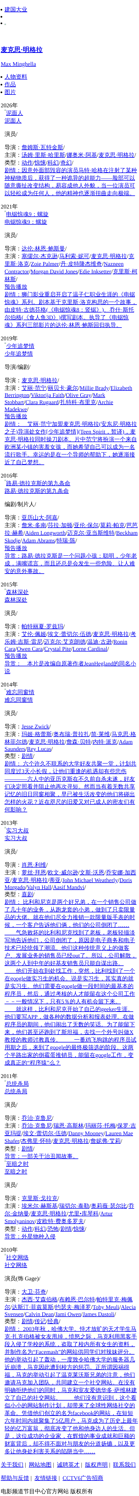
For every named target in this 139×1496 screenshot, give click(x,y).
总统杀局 (16, 1091)
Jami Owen (68, 1314)
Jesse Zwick (35, 726)
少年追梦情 (19, 354)
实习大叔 (16, 838)
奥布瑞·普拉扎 (71, 734)
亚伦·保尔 (86, 525)
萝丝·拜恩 (34, 872)
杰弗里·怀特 (36, 1141)
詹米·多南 (34, 525)
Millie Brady (94, 388)
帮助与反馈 (15, 1478)
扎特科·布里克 (78, 402)
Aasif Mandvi (68, 887)
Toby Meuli (106, 1307)
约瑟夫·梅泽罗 (73, 1307)
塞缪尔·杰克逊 (39, 256)
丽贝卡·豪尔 (63, 388)
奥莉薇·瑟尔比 (109, 1206)
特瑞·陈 (66, 540)
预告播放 (16, 287)
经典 (53, 1321)
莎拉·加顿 (60, 525)
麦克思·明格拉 (116, 155)
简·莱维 (100, 734)
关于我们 (12, 1465)
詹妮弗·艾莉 (105, 1141)
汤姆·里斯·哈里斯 (43, 155)
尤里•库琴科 (83, 1213)
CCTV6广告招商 (83, 1478)
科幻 (53, 163)
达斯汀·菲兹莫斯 (32, 1307)
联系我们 (124, 1465)
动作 (27, 163)
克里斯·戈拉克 (39, 1198)
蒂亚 (55, 880)
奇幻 (66, 163)
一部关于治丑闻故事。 (41, 1156)
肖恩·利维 (34, 865)
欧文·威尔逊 (63, 872)
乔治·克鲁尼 (37, 1118)
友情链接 (46, 1478)
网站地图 (40, 1465)
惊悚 (40, 163)
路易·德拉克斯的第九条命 (37, 491)
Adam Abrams (38, 540)
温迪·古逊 (99, 642)
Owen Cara (30, 649)
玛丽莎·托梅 (100, 1126)
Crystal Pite (57, 649)
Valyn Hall (39, 887)
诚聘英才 (68, 1465)
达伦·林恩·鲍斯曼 (43, 248)
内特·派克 (105, 742)
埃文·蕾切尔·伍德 (69, 634)
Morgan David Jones (54, 271)
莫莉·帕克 (112, 525)
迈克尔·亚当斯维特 (91, 533)
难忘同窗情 (19, 700)
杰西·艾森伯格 (39, 1299)
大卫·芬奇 (34, 1292)
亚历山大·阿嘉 (39, 517)
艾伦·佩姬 (34, 634)
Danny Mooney (86, 1133)
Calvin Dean (39, 1314)
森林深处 (16, 600)
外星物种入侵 (30, 1236)
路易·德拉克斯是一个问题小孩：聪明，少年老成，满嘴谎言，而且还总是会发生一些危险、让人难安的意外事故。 (71, 563)
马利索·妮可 (74, 256)
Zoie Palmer (45, 264)
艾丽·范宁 (34, 388)
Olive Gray (78, 395)
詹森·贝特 (78, 742)
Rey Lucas (39, 749)
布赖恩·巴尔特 (77, 1299)
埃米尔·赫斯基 (39, 1206)
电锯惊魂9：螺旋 (26, 222)
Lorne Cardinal (90, 649)
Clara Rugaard (42, 402)
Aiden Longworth (45, 533)
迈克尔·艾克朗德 (65, 642)
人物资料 (16, 77)
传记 (40, 1321)
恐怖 (53, 1229)
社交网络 (16, 1265)
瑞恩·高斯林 (68, 1126)
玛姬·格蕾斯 (37, 734)
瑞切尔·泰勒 (74, 1206)
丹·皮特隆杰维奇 (81, 264)
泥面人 (13, 121)
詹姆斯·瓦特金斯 (42, 147)
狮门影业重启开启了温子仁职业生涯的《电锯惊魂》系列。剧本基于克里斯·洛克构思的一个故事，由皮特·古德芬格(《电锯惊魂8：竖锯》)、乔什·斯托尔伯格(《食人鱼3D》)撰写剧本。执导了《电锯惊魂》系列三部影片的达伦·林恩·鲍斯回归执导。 (71, 309)
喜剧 (27, 894)
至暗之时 (16, 1171)
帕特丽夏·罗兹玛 (42, 626)
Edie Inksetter (95, 271)
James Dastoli (98, 1314)
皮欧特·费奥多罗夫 (60, 1221)
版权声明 (96, 1465)
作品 (10, 84)
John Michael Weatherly (90, 880)
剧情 (27, 756)
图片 (10, 92)
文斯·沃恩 (92, 872)
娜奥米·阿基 (82, 155)
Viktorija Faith (47, 395)
